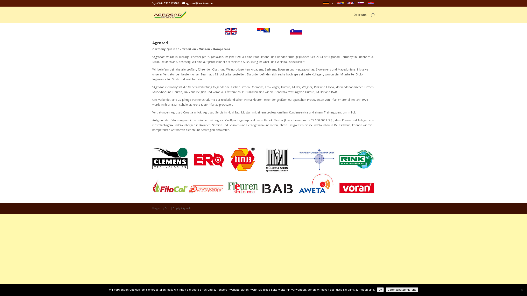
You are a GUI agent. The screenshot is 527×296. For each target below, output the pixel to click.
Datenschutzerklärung (401, 289)
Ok (380, 289)
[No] (522, 290)
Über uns (360, 15)
